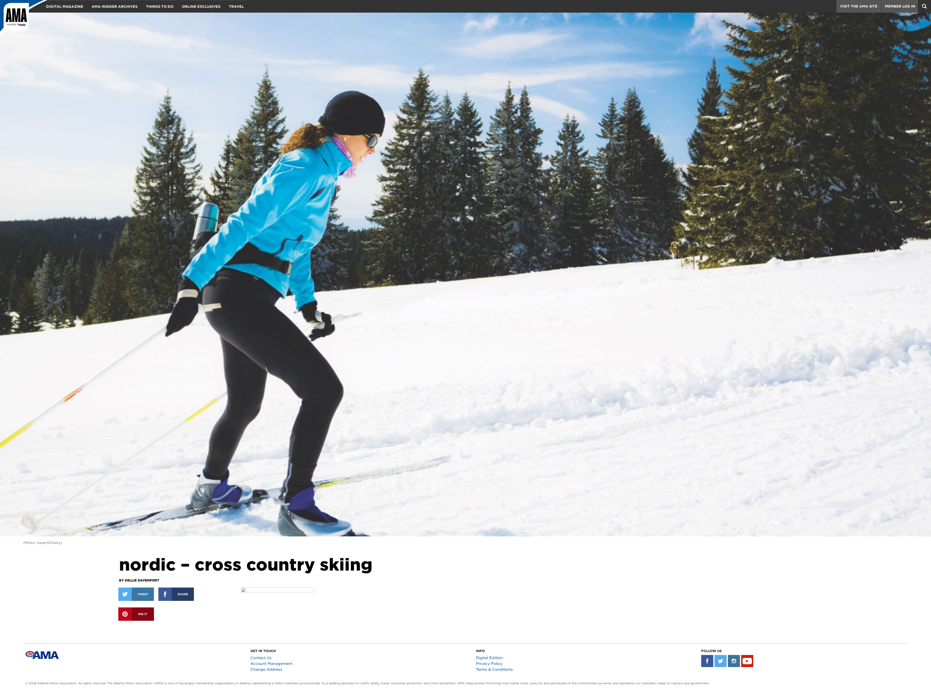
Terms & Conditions (494, 669)
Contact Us (261, 658)
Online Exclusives (201, 6)
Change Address (266, 669)
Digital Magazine (64, 6)
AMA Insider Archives (114, 6)
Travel (236, 6)
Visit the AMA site (858, 6)
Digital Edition (489, 658)
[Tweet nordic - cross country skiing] (136, 594)
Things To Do (159, 6)
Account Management (271, 664)
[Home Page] (24, 18)
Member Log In (900, 6)
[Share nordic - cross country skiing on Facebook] (176, 594)
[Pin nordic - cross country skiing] (136, 614)
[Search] (924, 6)
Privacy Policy (489, 664)
